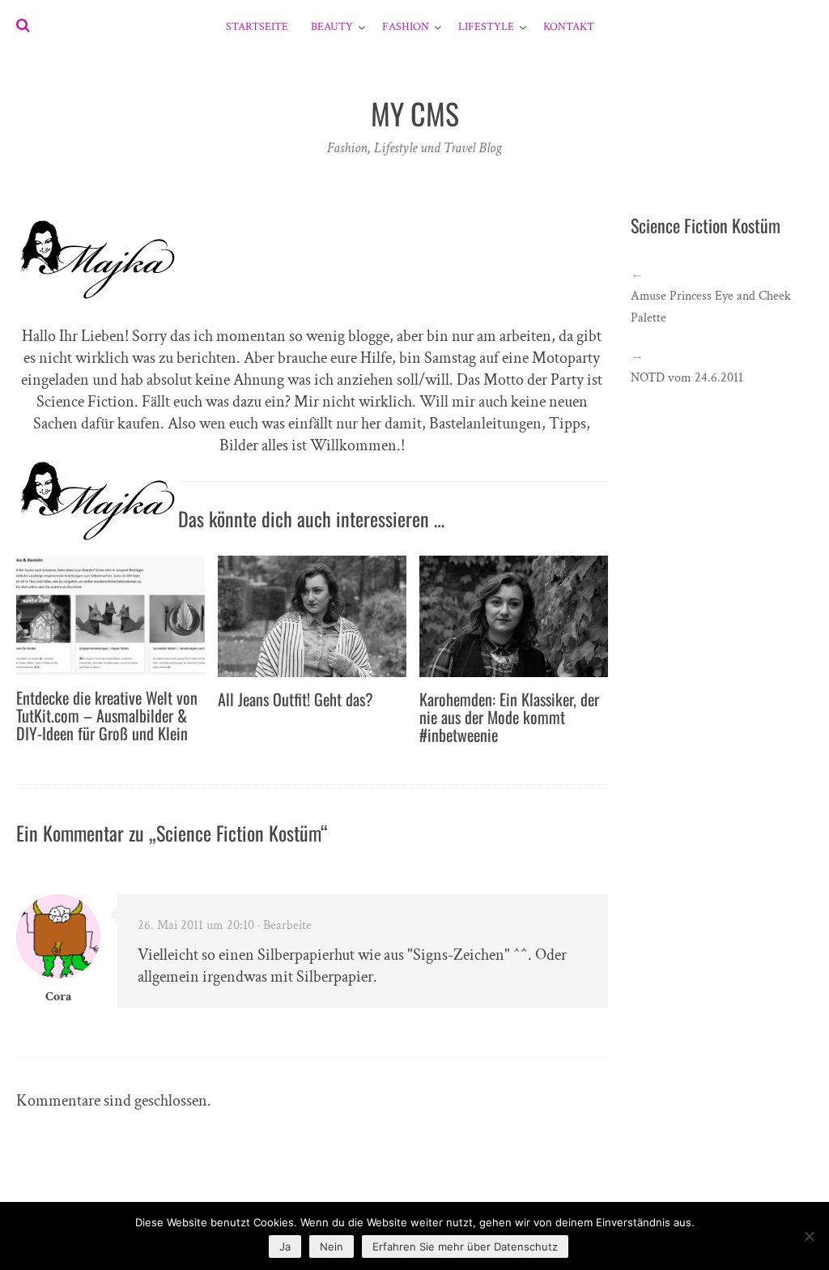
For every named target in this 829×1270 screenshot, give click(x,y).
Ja (285, 1246)
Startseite (257, 26)
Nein (331, 1246)
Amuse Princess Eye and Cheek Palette (711, 307)
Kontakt (568, 26)
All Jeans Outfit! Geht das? (295, 699)
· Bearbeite (284, 925)
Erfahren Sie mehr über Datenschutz (465, 1246)
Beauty (332, 26)
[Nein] (809, 1236)
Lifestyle (486, 26)
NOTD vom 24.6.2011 (687, 377)
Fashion (405, 26)
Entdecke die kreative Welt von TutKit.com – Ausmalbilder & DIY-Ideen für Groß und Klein (107, 715)
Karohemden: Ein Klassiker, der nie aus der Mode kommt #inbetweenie (509, 717)
